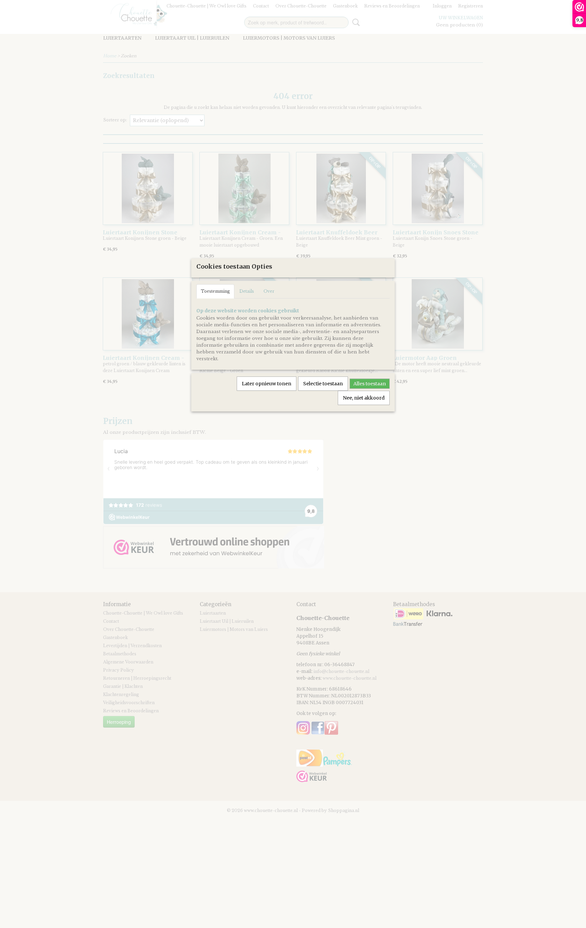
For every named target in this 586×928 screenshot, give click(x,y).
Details (246, 291)
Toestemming (215, 291)
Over (268, 291)
